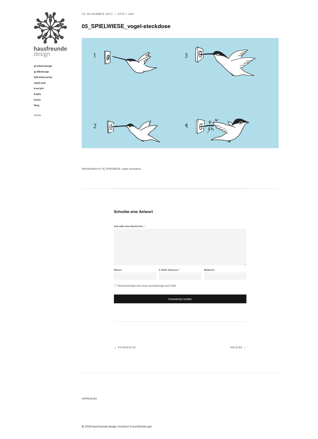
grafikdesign (41, 71)
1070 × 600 (125, 13)
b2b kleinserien (43, 77)
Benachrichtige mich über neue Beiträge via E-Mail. (147, 285)
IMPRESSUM (89, 398)
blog (36, 105)
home (37, 99)
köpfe (37, 93)
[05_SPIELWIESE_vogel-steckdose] (180, 147)
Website (209, 269)
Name (118, 269)
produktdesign (43, 65)
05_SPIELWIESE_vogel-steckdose (121, 168)
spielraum (40, 82)
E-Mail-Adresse (169, 269)
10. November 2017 (97, 13)
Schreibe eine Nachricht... (130, 226)
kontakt (39, 88)
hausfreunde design (50, 34)
